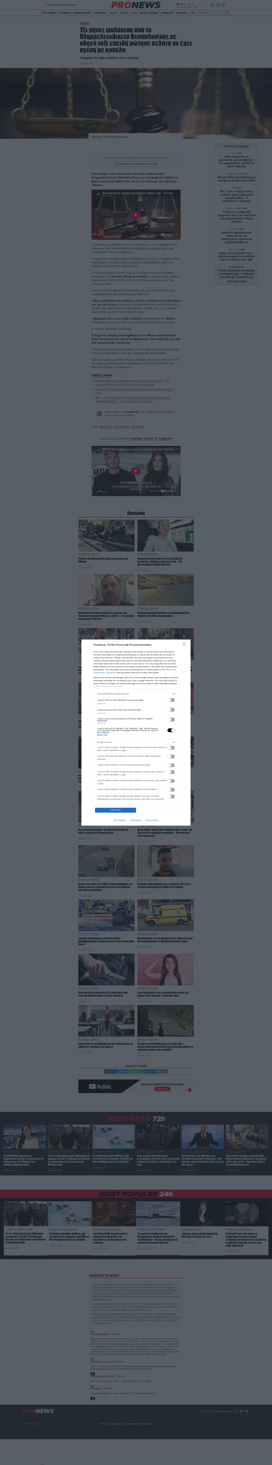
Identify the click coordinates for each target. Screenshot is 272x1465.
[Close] (185, 645)
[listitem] (136, 693)
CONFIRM (115, 810)
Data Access (136, 820)
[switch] (171, 700)
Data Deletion (120, 820)
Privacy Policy (152, 820)
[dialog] (136, 733)
